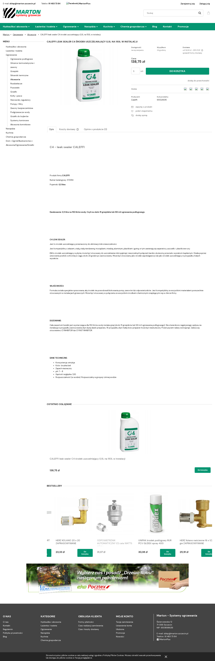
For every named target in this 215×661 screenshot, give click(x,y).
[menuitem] (19, 26)
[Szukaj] (199, 13)
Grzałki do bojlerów (19, 116)
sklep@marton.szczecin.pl (23, 3)
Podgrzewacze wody (20, 112)
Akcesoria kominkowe (20, 124)
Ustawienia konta (124, 625)
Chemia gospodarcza (16, 136)
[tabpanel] (129, 266)
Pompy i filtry (16, 104)
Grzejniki (14, 71)
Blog (5, 636)
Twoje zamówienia (124, 622)
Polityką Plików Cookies (113, 655)
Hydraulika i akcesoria (16, 46)
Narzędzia (10, 128)
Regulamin (8, 629)
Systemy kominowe (19, 120)
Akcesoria (15, 79)
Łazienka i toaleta (14, 50)
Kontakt (6, 625)
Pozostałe (14, 87)
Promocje (120, 633)
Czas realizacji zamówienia (90, 625)
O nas (5, 622)
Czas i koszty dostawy (88, 629)
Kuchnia (9, 132)
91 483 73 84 (54, 3)
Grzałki (13, 91)
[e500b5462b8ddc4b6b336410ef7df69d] (89, 75)
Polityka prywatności (13, 633)
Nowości (120, 636)
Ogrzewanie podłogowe (21, 59)
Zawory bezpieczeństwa (21, 108)
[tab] (52, 129)
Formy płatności (86, 622)
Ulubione (120, 629)
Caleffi (134, 99)
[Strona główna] (22, 13)
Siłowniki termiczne (19, 75)
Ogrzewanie (11, 55)
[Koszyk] (209, 12)
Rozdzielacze (16, 83)
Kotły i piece (16, 96)
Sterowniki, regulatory (20, 100)
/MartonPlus (84, 3)
